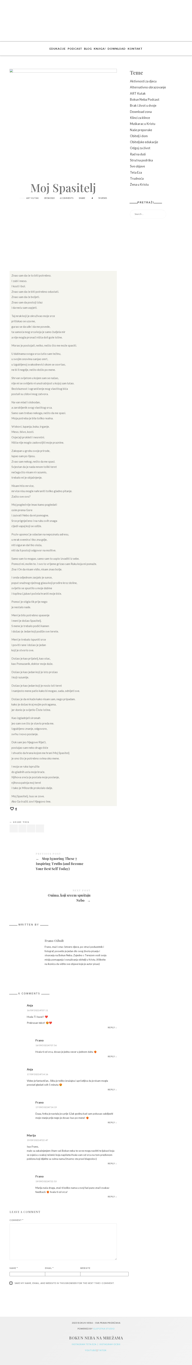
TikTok (102, 1350)
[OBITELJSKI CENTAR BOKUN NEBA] (96, 20)
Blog (88, 48)
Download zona (141, 112)
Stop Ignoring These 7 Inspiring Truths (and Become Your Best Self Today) (63, 862)
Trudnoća (137, 178)
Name (14, 1268)
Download (117, 48)
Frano (39, 1040)
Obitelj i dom (139, 136)
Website (85, 1268)
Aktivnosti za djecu (143, 81)
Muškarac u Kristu (142, 124)
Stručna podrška (141, 160)
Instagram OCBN (109, 1344)
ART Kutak (32, 198)
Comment (16, 1220)
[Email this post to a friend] (40, 829)
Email (49, 1268)
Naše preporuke (141, 130)
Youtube (91, 1350)
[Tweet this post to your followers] (22, 829)
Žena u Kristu (139, 184)
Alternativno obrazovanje (148, 87)
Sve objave (137, 166)
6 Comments (66, 198)
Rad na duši (138, 154)
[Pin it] (31, 829)
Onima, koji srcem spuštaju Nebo (63, 896)
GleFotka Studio (104, 1328)
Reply (111, 1027)
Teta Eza (136, 172)
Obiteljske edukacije (144, 142)
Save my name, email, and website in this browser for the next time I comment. (64, 1283)
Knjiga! (100, 48)
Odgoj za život (140, 148)
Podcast (75, 48)
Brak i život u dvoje (143, 105)
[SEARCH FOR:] (156, 214)
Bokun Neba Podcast (144, 99)
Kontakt (135, 48)
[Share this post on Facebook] (14, 829)
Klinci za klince (140, 118)
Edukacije (58, 48)
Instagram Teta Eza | (85, 1344)
